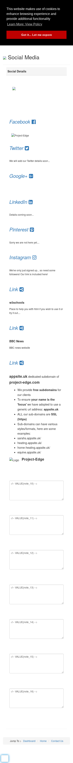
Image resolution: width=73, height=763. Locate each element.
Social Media (22, 57)
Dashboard (29, 741)
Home (43, 741)
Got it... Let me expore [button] (36, 34)
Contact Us (56, 741)
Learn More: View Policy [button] (24, 24)
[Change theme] (5, 758)
